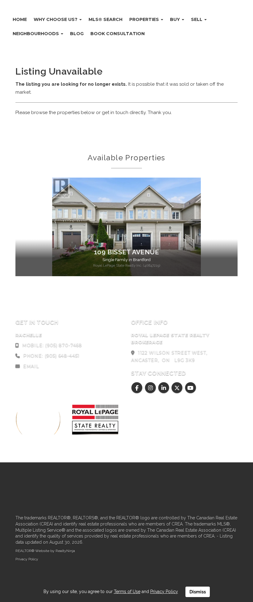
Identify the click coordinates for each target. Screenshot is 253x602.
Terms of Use (127, 591)
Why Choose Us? (56, 19)
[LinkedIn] (164, 388)
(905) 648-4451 (62, 355)
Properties (144, 19)
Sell (197, 19)
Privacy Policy (26, 559)
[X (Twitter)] (178, 388)
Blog (77, 33)
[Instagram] (151, 388)
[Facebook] (137, 388)
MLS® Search (105, 19)
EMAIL (31, 366)
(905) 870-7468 (63, 345)
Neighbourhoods (36, 33)
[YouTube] (191, 388)
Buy (175, 19)
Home (20, 19)
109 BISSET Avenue (126, 252)
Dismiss (197, 591)
